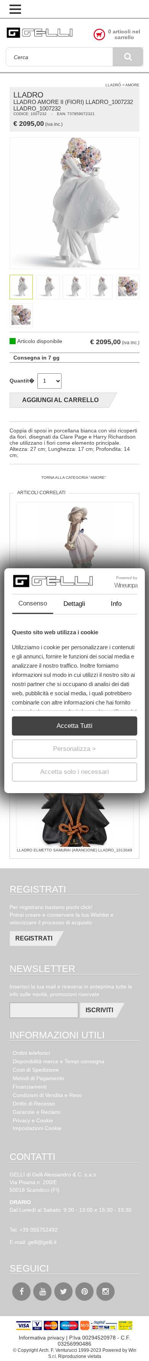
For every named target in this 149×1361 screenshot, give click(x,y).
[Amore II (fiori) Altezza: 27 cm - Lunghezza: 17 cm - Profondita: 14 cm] (74, 203)
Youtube (42, 1291)
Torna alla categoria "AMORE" (73, 477)
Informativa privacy (42, 1338)
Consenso (32, 603)
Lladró (113, 85)
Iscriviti (99, 1010)
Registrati (33, 938)
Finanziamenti (30, 1087)
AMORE (132, 85)
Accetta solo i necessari (74, 771)
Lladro (28, 95)
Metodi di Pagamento (38, 1078)
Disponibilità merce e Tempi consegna (58, 1061)
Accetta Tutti (74, 725)
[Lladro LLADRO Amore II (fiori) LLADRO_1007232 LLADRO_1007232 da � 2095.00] (40, 33)
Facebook (21, 1291)
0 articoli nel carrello (124, 34)
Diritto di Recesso (34, 1103)
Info (116, 603)
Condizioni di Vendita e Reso (47, 1095)
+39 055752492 (38, 1230)
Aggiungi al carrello (60, 400)
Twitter (63, 1291)
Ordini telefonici (31, 1053)
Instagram (105, 1291)
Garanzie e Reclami (36, 1112)
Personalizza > (74, 748)
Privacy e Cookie (33, 1120)
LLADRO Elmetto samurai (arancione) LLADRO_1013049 (74, 850)
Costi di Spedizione (36, 1070)
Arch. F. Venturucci (58, 1350)
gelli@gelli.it (42, 1242)
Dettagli (74, 603)
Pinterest (84, 1291)
